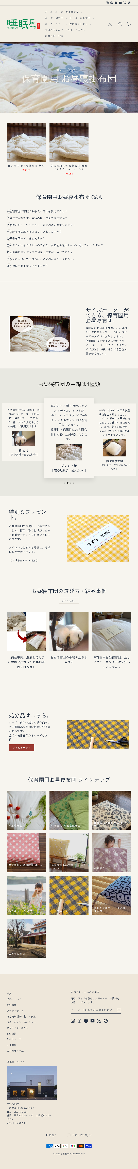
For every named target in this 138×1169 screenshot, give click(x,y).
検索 (9, 993)
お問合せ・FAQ (54, 36)
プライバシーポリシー (19, 1028)
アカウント (82, 29)
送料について (14, 999)
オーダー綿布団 (55, 18)
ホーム (49, 11)
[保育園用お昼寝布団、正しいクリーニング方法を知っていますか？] (111, 631)
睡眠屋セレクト (79, 23)
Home (60, 70)
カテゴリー (72, 70)
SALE (69, 29)
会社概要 (11, 1005)
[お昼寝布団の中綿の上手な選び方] (69, 631)
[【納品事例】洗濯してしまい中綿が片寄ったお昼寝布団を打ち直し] (26, 631)
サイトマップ (14, 1039)
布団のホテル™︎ (54, 29)
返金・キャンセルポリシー (21, 1022)
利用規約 (11, 1033)
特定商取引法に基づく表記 (21, 1016)
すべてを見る (69, 600)
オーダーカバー (55, 23)
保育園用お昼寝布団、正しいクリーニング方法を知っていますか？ (111, 662)
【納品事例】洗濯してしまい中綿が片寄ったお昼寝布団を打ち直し (26, 662)
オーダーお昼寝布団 (67, 11)
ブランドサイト (15, 1010)
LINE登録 (11, 1045)
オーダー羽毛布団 (81, 18)
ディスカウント (21, 747)
